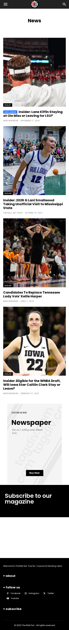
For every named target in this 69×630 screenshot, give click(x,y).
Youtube (15, 598)
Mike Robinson (10, 120)
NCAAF (7, 105)
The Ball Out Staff (13, 213)
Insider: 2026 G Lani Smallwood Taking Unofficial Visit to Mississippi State (33, 204)
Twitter (50, 593)
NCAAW (8, 193)
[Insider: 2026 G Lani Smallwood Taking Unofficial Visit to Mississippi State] (34, 160)
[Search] (64, 4)
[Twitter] (44, 593)
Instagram (34, 593)
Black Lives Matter (37, 27)
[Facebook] (8, 593)
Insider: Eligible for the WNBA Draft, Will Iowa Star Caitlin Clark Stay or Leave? (32, 385)
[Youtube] (8, 598)
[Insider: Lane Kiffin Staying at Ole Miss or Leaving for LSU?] (34, 72)
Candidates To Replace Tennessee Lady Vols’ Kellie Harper (31, 294)
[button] (5, 4)
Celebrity (63, 27)
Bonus (53, 27)
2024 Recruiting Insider (14, 27)
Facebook (15, 593)
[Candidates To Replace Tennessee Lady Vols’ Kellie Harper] (34, 252)
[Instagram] (26, 593)
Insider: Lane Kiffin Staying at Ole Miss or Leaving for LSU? (33, 114)
